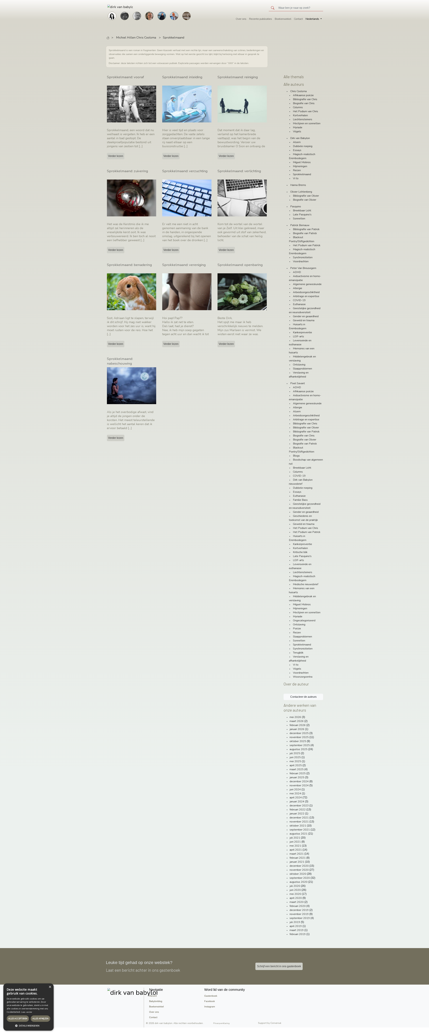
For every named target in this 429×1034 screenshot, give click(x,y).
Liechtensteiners (302, 119)
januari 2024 (297, 801)
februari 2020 (298, 906)
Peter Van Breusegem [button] (303, 268)
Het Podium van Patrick (306, 245)
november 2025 (299, 737)
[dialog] (28, 1007)
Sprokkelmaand (173, 38)
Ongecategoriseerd (304, 620)
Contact (298, 19)
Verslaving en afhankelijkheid (299, 374)
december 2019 (299, 910)
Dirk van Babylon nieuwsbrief (301, 482)
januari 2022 (297, 813)
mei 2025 (295, 761)
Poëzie (297, 628)
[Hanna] (112, 16)
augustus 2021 (299, 834)
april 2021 (296, 850)
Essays (297, 150)
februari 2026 (298, 725)
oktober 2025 (298, 741)
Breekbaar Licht (302, 210)
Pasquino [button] (295, 206)
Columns (298, 107)
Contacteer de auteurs (303, 696)
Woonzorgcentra (302, 677)
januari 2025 (297, 777)
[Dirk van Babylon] (162, 16)
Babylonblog (155, 1001)
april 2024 (296, 797)
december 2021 (299, 817)
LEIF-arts (298, 336)
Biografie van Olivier (304, 200)
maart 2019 (297, 930)
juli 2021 (295, 838)
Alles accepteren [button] (17, 1018)
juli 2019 (295, 922)
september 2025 (300, 745)
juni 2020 (295, 890)
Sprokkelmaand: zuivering (127, 171)
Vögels (297, 131)
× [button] (50, 987)
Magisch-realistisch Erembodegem (302, 156)
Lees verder (26, 1012)
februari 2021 (298, 858)
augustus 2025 (299, 749)
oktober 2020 (298, 874)
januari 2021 (297, 862)
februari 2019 (298, 934)
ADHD (297, 272)
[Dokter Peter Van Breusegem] (174, 16)
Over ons (241, 19)
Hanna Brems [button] (298, 185)
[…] (141, 146)
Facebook (209, 1001)
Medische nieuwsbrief (305, 584)
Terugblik (298, 652)
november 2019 (299, 914)
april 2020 (296, 898)
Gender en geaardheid (306, 316)
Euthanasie (299, 304)
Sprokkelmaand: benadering (129, 264)
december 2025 (299, 733)
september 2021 (300, 830)
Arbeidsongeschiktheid (306, 292)
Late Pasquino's (302, 214)
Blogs (296, 456)
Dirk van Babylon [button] (300, 138)
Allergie (297, 288)
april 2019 (296, 926)
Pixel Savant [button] (297, 383)
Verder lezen (115, 156)
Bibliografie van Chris (305, 99)
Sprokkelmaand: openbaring (240, 264)
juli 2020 (295, 886)
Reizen (297, 170)
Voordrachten (301, 261)
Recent (153, 995)
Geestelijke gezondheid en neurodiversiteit (304, 310)
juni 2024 (295, 789)
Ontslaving (299, 364)
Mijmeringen (300, 166)
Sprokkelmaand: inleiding (182, 77)
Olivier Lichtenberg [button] (301, 192)
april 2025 (296, 765)
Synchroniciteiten (303, 257)
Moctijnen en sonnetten (306, 123)
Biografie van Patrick (305, 233)
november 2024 (299, 785)
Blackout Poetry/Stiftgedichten (301, 239)
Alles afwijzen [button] (40, 1018)
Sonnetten (299, 218)
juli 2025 (295, 753)
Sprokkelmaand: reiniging (238, 77)
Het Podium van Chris (305, 111)
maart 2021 (297, 854)
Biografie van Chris (304, 103)
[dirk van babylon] (115, 7)
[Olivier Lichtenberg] (137, 16)
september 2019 (300, 918)
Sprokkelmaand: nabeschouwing (120, 361)
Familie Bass (300, 500)
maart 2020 (297, 902)
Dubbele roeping (302, 146)
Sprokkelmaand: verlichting (239, 171)
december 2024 (299, 781)
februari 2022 (298, 809)
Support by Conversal (269, 1023)
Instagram (209, 1006)
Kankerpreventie (302, 332)
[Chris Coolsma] (149, 16)
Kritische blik (300, 552)
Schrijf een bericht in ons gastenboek (279, 966)
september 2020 (300, 878)
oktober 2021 (298, 826)
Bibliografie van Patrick (306, 229)
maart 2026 (297, 721)
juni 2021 (295, 842)
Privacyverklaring (221, 1023)
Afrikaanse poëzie (303, 95)
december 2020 (299, 866)
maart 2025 (297, 769)
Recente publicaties (260, 19)
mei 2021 (295, 846)
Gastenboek (210, 995)
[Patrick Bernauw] (124, 16)
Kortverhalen (300, 115)
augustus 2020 (299, 882)
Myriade (297, 127)
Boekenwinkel (283, 19)
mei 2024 (295, 793)
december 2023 (299, 805)
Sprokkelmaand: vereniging (184, 264)
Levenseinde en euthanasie (300, 342)
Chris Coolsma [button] (298, 91)
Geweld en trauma (303, 320)
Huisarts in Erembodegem (297, 326)
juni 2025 (295, 757)
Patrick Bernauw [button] (299, 225)
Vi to (295, 178)
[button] (28, 1025)
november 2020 (299, 870)
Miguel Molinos (302, 162)
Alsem (297, 142)
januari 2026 (297, 729)
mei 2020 (295, 894)
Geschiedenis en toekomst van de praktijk (303, 518)
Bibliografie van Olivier (306, 196)
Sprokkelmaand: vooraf (125, 77)
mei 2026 (295, 717)
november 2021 (299, 821)
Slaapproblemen (302, 368)
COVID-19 (299, 300)
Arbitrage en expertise (306, 296)
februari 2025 (298, 773)
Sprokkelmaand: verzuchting (184, 171)
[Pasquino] (186, 16)
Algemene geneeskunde (307, 284)
